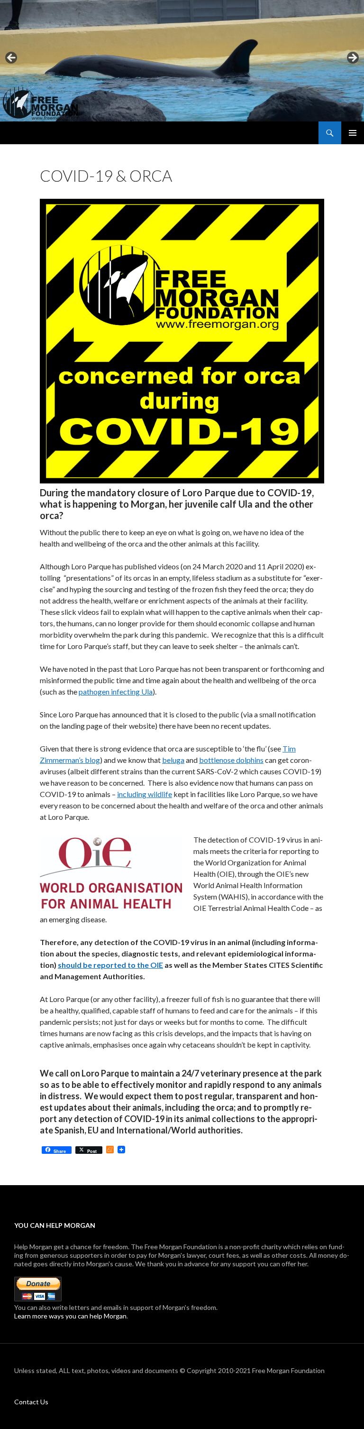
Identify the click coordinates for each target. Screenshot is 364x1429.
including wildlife (144, 793)
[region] (182, 60)
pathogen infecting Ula (116, 691)
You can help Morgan (54, 1225)
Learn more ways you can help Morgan (70, 1316)
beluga (173, 759)
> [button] (352, 58)
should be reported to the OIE (110, 964)
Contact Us (31, 1402)
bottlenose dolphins (231, 759)
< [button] (12, 58)
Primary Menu (352, 132)
